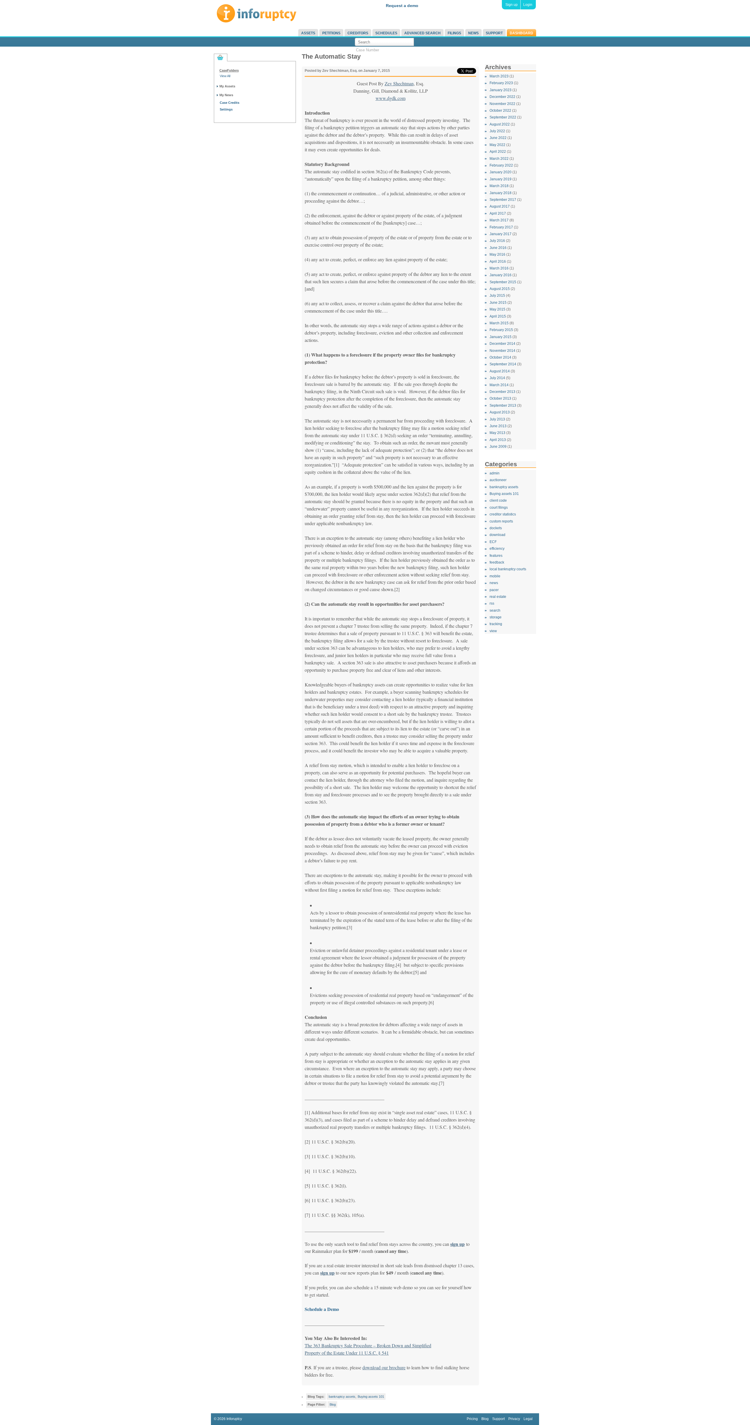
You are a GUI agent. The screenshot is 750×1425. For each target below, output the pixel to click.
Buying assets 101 (504, 494)
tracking (496, 624)
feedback (497, 562)
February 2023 (501, 83)
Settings (226, 109)
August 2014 (500, 371)
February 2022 (501, 165)
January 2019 (501, 179)
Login (527, 5)
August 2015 (500, 289)
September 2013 (503, 405)
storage (496, 617)
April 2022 (498, 152)
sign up (327, 1272)
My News (226, 95)
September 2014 (503, 364)
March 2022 (499, 159)
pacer (494, 590)
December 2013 (502, 392)
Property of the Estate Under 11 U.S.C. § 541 (347, 1353)
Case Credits (229, 102)
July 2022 (497, 131)
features (496, 556)
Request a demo (402, 5)
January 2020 (501, 172)
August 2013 (500, 412)
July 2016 (497, 241)
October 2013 (500, 398)
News (473, 33)
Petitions (331, 33)
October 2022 (500, 110)
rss (492, 603)
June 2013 (498, 426)
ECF (493, 542)
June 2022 (498, 138)
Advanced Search (422, 33)
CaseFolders (229, 70)
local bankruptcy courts (508, 569)
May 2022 (497, 145)
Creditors (357, 33)
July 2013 (497, 419)
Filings (454, 33)
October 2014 (500, 357)
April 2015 (498, 316)
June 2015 (498, 303)
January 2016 (501, 275)
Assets (308, 33)
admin (495, 473)
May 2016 (497, 254)
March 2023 (499, 76)
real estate (498, 597)
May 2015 (497, 309)
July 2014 (497, 378)
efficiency (497, 549)
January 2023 (501, 90)
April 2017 (498, 213)
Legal (528, 1419)
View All (225, 76)
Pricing (472, 1419)
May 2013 (497, 433)
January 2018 (501, 193)
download (497, 535)
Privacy (514, 1419)
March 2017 (499, 220)
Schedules (386, 33)
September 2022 (503, 117)
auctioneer (498, 480)
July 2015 (497, 296)
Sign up (511, 5)
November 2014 (502, 351)
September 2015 (503, 282)
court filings (499, 507)
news (494, 583)
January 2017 (501, 234)
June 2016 (498, 248)
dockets (496, 528)
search (495, 610)
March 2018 (499, 186)
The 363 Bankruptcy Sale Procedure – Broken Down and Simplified (368, 1345)
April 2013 (498, 440)
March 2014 (499, 385)
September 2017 (503, 200)
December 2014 (502, 344)
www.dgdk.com (390, 98)
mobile (495, 576)
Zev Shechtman (399, 83)
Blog (333, 1404)
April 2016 (498, 261)
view (493, 631)
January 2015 (501, 337)
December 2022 (502, 97)
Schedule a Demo (322, 1309)
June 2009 (498, 447)
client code (498, 500)
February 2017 (501, 227)
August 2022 (500, 124)
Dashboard (521, 33)
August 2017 (500, 206)
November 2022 (502, 104)
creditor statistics (503, 514)
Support (494, 33)
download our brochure (383, 1367)
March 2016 (499, 268)
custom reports (501, 521)
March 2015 (499, 323)
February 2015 (501, 330)
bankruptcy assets (504, 487)
